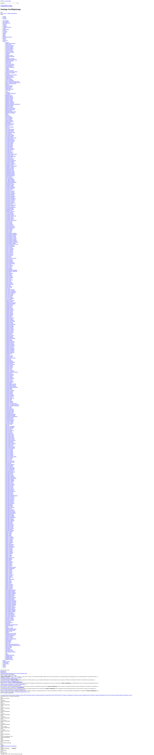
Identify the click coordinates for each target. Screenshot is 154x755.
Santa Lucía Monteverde (10, 469)
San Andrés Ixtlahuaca (9, 142)
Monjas (6, 113)
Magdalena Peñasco (9, 99)
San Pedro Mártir (8, 382)
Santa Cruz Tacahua (9, 457)
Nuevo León (5, 40)
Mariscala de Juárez (9, 106)
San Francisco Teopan (9, 206)
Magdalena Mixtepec (9, 97)
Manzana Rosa (3, 671)
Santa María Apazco (9, 473)
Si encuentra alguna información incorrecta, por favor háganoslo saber (13, 673)
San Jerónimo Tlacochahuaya (10, 220)
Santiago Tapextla (8, 570)
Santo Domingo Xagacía (10, 608)
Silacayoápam (8, 621)
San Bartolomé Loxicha (9, 171)
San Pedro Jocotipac (9, 380)
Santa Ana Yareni (8, 431)
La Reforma (7, 92)
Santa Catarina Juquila (9, 437)
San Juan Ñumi (8, 272)
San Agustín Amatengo (9, 129)
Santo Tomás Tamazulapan (10, 616)
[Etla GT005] (23, 695)
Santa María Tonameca (9, 519)
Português (5, 18)
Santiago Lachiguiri (9, 553)
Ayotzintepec (7, 53)
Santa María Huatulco (9, 490)
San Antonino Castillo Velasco (11, 154)
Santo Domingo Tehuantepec (10, 600)
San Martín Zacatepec (9, 310)
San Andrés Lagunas (9, 143)
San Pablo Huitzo (8, 360)
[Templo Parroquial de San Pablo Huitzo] (43, 695)
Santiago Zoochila (8, 588)
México (4, 35)
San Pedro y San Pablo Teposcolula (12, 404)
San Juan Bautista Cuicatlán (10, 235)
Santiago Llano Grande (9, 557)
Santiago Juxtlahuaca (9, 552)
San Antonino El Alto (9, 155)
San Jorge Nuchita (8, 221)
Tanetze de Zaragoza (9, 625)
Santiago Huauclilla (9, 545)
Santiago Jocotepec (9, 550)
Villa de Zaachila (8, 646)
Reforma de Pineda (9, 124)
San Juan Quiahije (8, 275)
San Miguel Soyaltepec (9, 343)
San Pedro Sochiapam (9, 394)
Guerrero (4, 32)
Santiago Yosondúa (9, 585)
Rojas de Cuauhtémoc (9, 126)
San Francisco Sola (9, 203)
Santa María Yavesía (9, 523)
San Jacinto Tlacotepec (9, 213)
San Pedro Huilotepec (9, 375)
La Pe (6, 91)
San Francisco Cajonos (9, 192)
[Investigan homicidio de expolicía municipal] (9, 680)
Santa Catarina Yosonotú (10, 446)
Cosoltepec (7, 69)
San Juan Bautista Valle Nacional (11, 244)
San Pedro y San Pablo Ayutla (11, 403)
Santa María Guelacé (9, 488)
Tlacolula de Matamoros (9, 635)
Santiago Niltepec (8, 563)
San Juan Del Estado (9, 254)
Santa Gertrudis (8, 463)
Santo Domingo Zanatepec (10, 611)
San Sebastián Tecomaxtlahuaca (11, 416)
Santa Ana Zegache (9, 432)
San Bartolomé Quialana (10, 172)
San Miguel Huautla (9, 336)
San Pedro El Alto (8, 373)
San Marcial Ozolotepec (9, 300)
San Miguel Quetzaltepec (10, 341)
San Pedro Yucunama (9, 408)
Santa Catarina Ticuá (9, 445)
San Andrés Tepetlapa (9, 149)
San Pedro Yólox (8, 407)
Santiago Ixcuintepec (9, 547)
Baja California (6, 21)
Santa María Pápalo (9, 504)
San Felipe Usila (8, 189)
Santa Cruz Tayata (8, 458)
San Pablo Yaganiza (9, 365)
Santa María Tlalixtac (9, 518)
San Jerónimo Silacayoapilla (10, 215)
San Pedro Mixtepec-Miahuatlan (11, 387)
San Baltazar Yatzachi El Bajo (11, 166)
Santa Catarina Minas (9, 441)
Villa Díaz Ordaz (8, 647)
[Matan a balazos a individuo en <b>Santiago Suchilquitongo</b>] (13, 684)
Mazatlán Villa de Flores (10, 109)
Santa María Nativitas (9, 501)
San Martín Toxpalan (9, 309)
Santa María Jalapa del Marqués (11, 495)
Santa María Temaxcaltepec (10, 512)
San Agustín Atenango (9, 130)
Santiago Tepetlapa (9, 572)
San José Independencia (9, 227)
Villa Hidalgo (7, 648)
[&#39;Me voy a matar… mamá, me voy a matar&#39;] (11, 677)
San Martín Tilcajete (9, 308)
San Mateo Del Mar (9, 312)
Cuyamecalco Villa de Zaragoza (11, 71)
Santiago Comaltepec (9, 542)
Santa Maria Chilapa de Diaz (10, 478)
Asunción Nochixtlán (9, 48)
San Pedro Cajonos (9, 369)
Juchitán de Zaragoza (9, 89)
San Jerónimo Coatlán (9, 214)
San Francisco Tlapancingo (10, 207)
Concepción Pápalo (9, 66)
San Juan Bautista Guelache (10, 236)
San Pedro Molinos (9, 388)
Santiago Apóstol (8, 533)
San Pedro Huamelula (9, 374)
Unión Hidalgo (8, 640)
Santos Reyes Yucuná (9, 620)
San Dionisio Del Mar (9, 183)
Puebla (4, 660)
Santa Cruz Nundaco (9, 454)
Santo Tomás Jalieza (9, 612)
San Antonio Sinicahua (9, 161)
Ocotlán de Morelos (9, 120)
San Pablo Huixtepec (9, 361)
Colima (4, 28)
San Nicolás (7, 354)
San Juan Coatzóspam (9, 249)
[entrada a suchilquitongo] (68, 695)
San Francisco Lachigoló (10, 199)
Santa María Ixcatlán (9, 493)
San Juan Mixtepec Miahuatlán (11, 271)
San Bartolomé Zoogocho (10, 174)
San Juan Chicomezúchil (10, 246)
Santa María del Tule (9, 485)
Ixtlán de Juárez (8, 87)
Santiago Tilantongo (9, 576)
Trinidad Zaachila (8, 639)
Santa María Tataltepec (9, 509)
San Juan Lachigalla (9, 265)
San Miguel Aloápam (9, 325)
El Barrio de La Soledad (9, 72)
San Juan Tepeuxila (9, 283)
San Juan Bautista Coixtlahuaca (11, 234)
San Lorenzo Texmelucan (10, 292)
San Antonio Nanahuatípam (10, 160)
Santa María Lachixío (9, 498)
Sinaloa (4, 664)
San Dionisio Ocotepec (9, 184)
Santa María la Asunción (10, 497)
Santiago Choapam (9, 541)
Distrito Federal (6, 29)
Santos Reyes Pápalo (9, 618)
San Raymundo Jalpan (9, 409)
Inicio (1, 13)
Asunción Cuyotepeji (9, 46)
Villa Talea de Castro (9, 650)
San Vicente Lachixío (9, 422)
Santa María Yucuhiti (9, 527)
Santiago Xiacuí (8, 581)
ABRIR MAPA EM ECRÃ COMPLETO (8, 746)
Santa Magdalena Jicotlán (10, 471)
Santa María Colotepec (9, 481)
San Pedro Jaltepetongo (9, 378)
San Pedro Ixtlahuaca (9, 377)
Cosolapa (7, 68)
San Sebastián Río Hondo (10, 415)
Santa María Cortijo (9, 482)
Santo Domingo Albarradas (10, 589)
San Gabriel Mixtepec (9, 208)
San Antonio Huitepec (9, 159)
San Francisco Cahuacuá (10, 190)
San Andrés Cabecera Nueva (10, 137)
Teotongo (7, 632)
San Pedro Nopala (8, 389)
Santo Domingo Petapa (9, 598)
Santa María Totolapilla (9, 520)
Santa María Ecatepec (9, 486)
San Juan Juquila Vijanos (10, 263)
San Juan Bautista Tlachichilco (11, 240)
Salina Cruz (7, 128)
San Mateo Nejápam (9, 314)
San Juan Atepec (8, 232)
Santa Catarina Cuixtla (9, 434)
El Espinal (7, 73)
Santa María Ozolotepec (9, 503)
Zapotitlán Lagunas (9, 657)
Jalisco (4, 34)
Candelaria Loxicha (9, 55)
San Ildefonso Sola (8, 210)
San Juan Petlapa (8, 274)
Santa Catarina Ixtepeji (9, 436)
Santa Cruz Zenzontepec (10, 462)
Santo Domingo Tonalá (9, 606)
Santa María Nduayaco (9, 502)
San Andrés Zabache (9, 151)
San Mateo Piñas (8, 316)
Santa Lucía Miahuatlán (9, 468)
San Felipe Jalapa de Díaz (10, 187)
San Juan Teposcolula (9, 284)
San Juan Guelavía (8, 259)
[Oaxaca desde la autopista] (113, 695)
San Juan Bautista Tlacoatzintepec (11, 241)
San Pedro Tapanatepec (9, 395)
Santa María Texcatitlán (9, 516)
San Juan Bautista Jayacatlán (10, 237)
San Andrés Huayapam (9, 141)
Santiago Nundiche (9, 565)
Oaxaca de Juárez (8, 119)
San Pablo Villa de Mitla (10, 364)
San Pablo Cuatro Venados (10, 357)
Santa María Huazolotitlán (10, 491)
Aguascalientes (6, 20)
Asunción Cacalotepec (9, 45)
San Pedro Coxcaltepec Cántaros (11, 372)
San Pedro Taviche (8, 396)
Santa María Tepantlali (9, 515)
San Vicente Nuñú (8, 424)
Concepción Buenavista (9, 65)
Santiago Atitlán (8, 535)
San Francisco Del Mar (9, 195)
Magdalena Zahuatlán (9, 105)
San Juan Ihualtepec (9, 261)
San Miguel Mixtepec (9, 337)
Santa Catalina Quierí (9, 433)
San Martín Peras (8, 306)
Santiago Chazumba (9, 540)
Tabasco (4, 666)
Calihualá (7, 54)
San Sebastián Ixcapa (9, 413)
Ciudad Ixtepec (8, 61)
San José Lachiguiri (9, 228)
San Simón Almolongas (9, 419)
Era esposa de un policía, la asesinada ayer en (12, 687)
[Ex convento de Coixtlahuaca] (14, 695)
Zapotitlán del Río (8, 656)
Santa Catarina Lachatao (10, 438)
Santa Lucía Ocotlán (9, 470)
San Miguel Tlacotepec (9, 351)
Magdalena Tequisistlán (9, 102)
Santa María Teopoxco (9, 514)
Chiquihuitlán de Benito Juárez (11, 59)
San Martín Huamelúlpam (10, 303)
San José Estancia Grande (10, 226)
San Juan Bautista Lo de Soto (10, 238)
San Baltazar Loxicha (9, 164)
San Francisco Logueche (10, 200)
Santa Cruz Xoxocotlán (9, 460)
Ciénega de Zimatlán (9, 60)
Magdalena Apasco (9, 95)
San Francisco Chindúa (9, 194)
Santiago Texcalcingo (9, 574)
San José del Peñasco (9, 224)
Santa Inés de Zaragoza (9, 464)
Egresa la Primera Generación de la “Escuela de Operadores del (13, 689)
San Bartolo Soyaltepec (9, 168)
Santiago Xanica (8, 580)
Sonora (4, 665)
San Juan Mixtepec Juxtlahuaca (11, 270)
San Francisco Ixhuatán (9, 197)
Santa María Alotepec (9, 472)
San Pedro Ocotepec (9, 391)
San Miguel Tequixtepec (10, 348)
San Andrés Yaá (8, 150)
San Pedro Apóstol (8, 367)
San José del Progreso (9, 225)
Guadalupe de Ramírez (9, 77)
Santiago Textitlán (8, 575)
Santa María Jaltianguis (9, 496)
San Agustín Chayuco (9, 131)
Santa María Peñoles (9, 505)
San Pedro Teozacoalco (9, 398)
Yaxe (6, 652)
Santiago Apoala (8, 532)
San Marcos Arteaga (9, 301)
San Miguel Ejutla (8, 334)
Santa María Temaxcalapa (10, 511)
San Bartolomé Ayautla (9, 170)
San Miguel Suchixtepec (10, 344)
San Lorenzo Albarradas (9, 289)
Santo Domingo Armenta (10, 591)
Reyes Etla (7, 125)
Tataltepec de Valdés (9, 627)
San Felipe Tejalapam (9, 188)
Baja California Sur (6, 22)
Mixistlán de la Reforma (9, 112)
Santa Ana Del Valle (9, 428)
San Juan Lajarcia (8, 266)
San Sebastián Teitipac (9, 417)
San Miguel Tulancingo (9, 352)
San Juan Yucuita (8, 287)
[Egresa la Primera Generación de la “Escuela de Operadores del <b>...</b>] (15, 691)
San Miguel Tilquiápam (9, 349)
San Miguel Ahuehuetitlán (10, 324)
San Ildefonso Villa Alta (9, 211)
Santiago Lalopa (8, 554)
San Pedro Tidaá (8, 400)
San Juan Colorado (9, 250)
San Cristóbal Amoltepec (10, 180)
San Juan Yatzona (8, 286)
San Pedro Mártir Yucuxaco (10, 385)
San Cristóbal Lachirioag (10, 181)
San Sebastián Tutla (9, 418)
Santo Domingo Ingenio (9, 594)
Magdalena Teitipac (9, 100)
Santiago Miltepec (8, 559)
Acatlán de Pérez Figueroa (10, 43)
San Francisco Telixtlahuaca (10, 205)
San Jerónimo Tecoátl (9, 219)
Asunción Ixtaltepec (9, 47)
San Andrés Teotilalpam (9, 148)
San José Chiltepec (8, 223)
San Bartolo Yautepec (9, 169)
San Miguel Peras (8, 339)
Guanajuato (5, 31)
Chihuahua (5, 26)
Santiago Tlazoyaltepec (9, 579)
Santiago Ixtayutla (8, 548)
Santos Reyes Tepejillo (9, 619)
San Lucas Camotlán (9, 295)
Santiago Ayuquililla (9, 536)
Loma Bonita (7, 94)
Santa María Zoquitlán (9, 530)
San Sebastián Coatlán (9, 412)
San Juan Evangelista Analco (10, 258)
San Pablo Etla (8, 359)
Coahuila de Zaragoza (7, 27)
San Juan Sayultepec (9, 277)
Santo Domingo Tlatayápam (10, 604)
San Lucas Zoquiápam (9, 298)
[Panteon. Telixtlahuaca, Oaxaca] (125, 695)
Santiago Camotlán (9, 539)
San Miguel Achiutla (9, 323)
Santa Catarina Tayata (9, 444)
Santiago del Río (8, 543)
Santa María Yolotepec (9, 524)
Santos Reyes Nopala (9, 617)
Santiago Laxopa (8, 556)
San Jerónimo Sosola (9, 216)
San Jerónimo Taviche (9, 218)
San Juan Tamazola (9, 279)
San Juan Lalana (8, 267)
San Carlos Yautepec (9, 177)
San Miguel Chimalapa (9, 329)
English (4, 17)
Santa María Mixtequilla (9, 499)
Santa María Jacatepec (9, 494)
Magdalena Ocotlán (9, 98)
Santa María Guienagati (9, 489)
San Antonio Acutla (9, 157)
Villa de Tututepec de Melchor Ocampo (12, 645)
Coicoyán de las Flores (9, 64)
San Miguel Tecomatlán (9, 346)
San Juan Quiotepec (9, 276)
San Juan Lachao (8, 264)
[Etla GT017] (60, 695)
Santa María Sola (8, 508)
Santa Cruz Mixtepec (9, 453)
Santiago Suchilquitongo (12, 13)
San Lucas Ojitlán (8, 296)
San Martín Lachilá (9, 305)
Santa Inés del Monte (9, 465)
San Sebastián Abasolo (9, 411)
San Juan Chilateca (9, 247)
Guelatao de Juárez (9, 79)
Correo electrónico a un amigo (6, 5)
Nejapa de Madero (8, 117)
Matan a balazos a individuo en (11, 682)
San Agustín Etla (8, 133)
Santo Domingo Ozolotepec (10, 597)
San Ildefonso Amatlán (9, 209)
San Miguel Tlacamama (9, 350)
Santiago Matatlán (8, 558)
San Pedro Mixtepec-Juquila (10, 386)
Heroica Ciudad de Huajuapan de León (12, 82)
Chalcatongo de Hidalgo (10, 58)
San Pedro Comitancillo (9, 370)
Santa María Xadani (9, 521)
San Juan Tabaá (8, 278)
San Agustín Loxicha (9, 134)
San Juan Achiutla (8, 231)
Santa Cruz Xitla (8, 459)
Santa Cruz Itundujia (9, 452)
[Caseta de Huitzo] (4, 695)
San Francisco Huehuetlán (10, 196)
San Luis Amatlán (8, 299)
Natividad (7, 115)
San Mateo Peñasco (9, 315)
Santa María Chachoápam (10, 477)
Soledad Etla (7, 623)
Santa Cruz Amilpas (9, 450)
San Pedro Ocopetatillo (9, 390)
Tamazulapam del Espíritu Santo (11, 624)
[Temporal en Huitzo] (30, 695)
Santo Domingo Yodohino (10, 610)
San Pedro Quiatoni (9, 393)
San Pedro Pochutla (9, 392)
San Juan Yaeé (8, 285)
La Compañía (7, 90)
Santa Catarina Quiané (9, 442)
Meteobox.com (3, 672)
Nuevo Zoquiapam (8, 118)
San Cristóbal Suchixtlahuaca (10, 182)
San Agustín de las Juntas (10, 132)
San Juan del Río (8, 256)
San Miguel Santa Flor (9, 342)
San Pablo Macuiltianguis (10, 362)
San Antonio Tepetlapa (9, 162)
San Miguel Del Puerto (9, 331)
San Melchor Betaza (9, 322)
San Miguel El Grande (9, 335)
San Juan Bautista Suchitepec (10, 239)
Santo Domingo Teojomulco (10, 601)
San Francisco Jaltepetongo (10, 198)
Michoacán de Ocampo (7, 36)
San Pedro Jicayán (8, 379)
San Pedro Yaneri (8, 406)
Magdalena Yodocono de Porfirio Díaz (12, 104)
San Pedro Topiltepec (9, 401)
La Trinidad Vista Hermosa (10, 93)
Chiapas (4, 25)
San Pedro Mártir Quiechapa (10, 383)
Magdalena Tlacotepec (9, 103)
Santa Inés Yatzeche (9, 466)
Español (4, 16)
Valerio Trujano (8, 642)
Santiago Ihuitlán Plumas (10, 546)
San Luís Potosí (6, 663)
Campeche (5, 23)
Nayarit (4, 39)
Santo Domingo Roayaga (10, 599)
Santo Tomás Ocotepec (9, 614)
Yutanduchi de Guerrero (9, 655)
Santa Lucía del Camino (9, 467)
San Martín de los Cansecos (10, 302)
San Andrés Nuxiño (9, 144)
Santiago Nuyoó (8, 566)
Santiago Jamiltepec (9, 549)
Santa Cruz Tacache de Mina (10, 456)
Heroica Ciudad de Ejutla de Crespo (12, 81)
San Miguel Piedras (9, 340)
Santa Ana (7, 425)
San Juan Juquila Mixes (9, 262)
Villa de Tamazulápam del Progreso (12, 644)
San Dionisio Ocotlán (9, 185)
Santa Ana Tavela (8, 429)
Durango (4, 30)
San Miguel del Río (9, 332)
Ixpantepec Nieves (8, 86)
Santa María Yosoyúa (9, 526)
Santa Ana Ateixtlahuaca (10, 426)
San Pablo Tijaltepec (9, 363)
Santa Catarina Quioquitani (10, 443)
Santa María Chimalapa (9, 480)
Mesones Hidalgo (8, 110)
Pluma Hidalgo (8, 122)
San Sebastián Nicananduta (10, 414)
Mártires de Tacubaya (9, 107)
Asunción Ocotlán (8, 49)
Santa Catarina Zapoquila (10, 447)
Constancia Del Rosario (9, 67)
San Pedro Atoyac (8, 368)
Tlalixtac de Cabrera (9, 637)
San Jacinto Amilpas (9, 212)
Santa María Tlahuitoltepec (10, 517)
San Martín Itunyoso (9, 304)
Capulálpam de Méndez (9, 56)
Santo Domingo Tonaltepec (10, 607)
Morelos (4, 38)
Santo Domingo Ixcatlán (10, 595)
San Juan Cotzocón (9, 252)
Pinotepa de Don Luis (9, 121)
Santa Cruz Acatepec (9, 449)
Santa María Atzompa (9, 475)
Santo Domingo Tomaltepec (10, 605)
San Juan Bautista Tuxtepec (10, 242)
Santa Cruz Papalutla (9, 455)
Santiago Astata (8, 534)
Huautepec (7, 84)
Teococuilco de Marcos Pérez (10, 629)
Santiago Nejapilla (8, 562)
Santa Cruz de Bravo (9, 451)
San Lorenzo (7, 288)
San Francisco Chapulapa (10, 193)
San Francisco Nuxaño (9, 201)
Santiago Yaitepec (8, 582)
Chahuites (7, 57)
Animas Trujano (8, 44)
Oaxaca (5, 13)
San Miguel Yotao (8, 353)
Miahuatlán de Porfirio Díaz (10, 111)
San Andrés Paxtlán (9, 145)
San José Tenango (8, 229)
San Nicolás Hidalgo (9, 355)
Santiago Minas (8, 560)
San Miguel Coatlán (9, 330)
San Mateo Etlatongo (9, 313)
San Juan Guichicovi (9, 260)
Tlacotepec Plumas (8, 636)
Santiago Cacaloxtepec (9, 537)
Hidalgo (4, 33)
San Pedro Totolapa (9, 402)
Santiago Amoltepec (9, 531)
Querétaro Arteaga (6, 661)
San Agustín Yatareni (9, 136)
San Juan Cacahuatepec (9, 245)
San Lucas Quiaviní (9, 297)
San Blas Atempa (8, 176)
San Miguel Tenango (9, 347)
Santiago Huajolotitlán (9, 544)
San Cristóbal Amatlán (9, 179)
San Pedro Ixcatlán (8, 376)
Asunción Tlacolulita (9, 51)
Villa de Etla (7, 643)
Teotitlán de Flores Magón (10, 630)
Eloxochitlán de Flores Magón (11, 74)
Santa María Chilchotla (9, 479)
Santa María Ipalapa (9, 492)
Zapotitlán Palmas (8, 658)
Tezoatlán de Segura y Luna (10, 634)
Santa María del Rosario (9, 484)
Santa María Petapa (9, 506)
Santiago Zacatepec (9, 587)
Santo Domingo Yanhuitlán (10, 609)
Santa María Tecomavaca (10, 510)
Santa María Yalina (8, 522)
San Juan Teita (8, 280)
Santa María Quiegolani (9, 507)
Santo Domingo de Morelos (10, 593)
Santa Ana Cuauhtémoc (9, 427)
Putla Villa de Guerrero (9, 123)
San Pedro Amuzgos (9, 366)
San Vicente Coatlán (9, 421)
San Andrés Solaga (9, 147)
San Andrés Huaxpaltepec (10, 139)
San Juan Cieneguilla (9, 248)
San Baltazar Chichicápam (10, 163)
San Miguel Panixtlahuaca (10, 338)
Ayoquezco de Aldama (9, 52)
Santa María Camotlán (9, 476)
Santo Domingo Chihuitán (10, 592)
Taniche (6, 626)
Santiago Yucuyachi (9, 586)
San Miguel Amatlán (9, 327)
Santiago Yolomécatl (9, 584)
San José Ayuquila (8, 222)
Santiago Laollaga (8, 555)
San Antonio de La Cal (9, 158)
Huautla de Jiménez (9, 85)
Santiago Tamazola (9, 569)
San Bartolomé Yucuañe (9, 173)
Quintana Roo (5, 662)
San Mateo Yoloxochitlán (10, 321)
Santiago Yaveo (8, 583)
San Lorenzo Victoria (9, 293)
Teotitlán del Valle (8, 631)
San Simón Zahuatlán (9, 420)
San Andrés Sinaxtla (9, 146)
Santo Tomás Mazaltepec (10, 613)
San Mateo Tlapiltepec (9, 319)
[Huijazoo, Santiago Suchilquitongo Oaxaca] (99, 695)
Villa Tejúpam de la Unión (10, 651)
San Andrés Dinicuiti (9, 138)
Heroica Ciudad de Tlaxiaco (10, 83)
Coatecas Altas (8, 62)
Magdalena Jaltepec (9, 96)
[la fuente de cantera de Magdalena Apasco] (81, 695)
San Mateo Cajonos (9, 311)
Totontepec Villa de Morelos (10, 638)
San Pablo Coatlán (8, 356)
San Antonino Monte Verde (10, 156)
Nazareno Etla (8, 116)
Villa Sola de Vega (8, 649)
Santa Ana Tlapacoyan (9, 430)
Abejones (7, 42)
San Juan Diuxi (8, 257)
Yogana (6, 653)
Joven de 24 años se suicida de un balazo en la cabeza (10, 685)
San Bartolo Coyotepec (9, 167)
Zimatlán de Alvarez (9, 659)
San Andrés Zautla (8, 152)
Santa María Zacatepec (9, 528)
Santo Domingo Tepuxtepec (10, 602)
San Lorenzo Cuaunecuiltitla (10, 291)
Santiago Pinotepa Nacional (10, 567)
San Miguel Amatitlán (9, 326)
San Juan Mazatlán (8, 269)
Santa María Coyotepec (9, 483)
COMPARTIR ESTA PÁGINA (6, 6)
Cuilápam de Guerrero (9, 70)
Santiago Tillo (8, 578)
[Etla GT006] (54, 695)
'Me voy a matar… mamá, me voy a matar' (8, 675)
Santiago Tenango (8, 571)
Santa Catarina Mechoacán (10, 440)
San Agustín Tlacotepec (9, 135)
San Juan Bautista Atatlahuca (10, 233)
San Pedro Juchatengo (9, 381)
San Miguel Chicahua (9, 328)
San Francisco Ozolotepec (10, 202)
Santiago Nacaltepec (9, 561)
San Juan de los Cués (9, 253)
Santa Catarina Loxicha (9, 439)
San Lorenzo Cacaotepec (10, 290)
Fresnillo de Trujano (9, 76)
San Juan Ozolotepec (9, 273)
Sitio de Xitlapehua (9, 622)
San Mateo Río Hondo (9, 317)
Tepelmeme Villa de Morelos (10, 633)
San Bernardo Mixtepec (9, 175)
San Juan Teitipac (8, 282)
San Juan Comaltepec (9, 251)
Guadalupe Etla (8, 78)
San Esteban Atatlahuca (9, 186)
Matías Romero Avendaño (10, 108)
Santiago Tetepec (8, 573)
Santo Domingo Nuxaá (9, 596)
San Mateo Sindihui (9, 318)
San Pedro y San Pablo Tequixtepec (12, 405)
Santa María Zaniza (9, 529)
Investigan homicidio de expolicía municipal (8, 678)
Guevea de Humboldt (9, 80)
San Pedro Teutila (8, 399)
